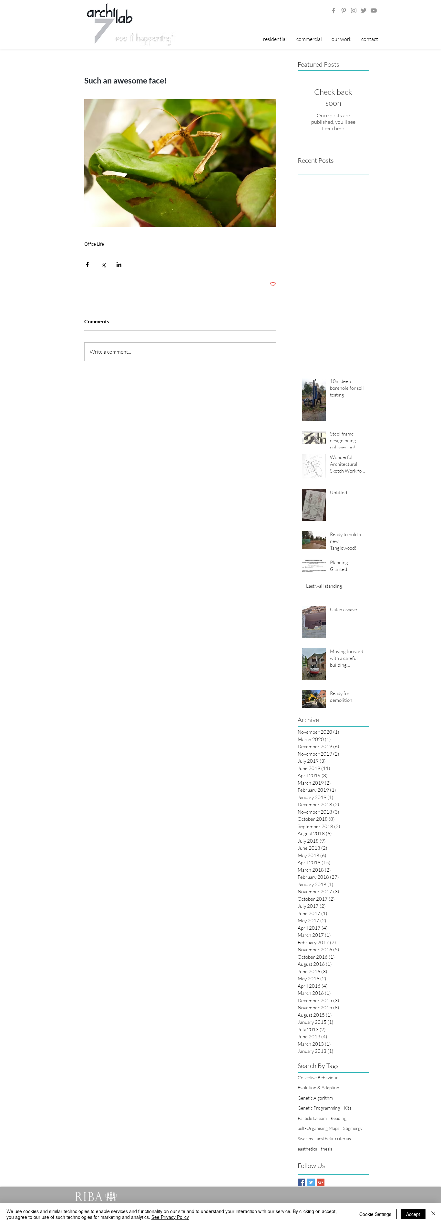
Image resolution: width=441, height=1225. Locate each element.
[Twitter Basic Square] (311, 1182)
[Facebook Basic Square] (301, 1182)
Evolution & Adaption (318, 1087)
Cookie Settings (375, 1214)
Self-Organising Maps (318, 1128)
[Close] (433, 1214)
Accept (413, 1214)
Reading (338, 1118)
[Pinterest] (343, 10)
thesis (326, 1149)
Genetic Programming (319, 1108)
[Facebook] (333, 10)
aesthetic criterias (334, 1138)
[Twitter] (363, 10)
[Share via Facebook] (87, 264)
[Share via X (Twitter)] (103, 264)
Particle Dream (312, 1118)
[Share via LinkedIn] (119, 264)
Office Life (94, 244)
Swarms (305, 1138)
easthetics (307, 1149)
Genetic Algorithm (315, 1098)
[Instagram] (353, 10)
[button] (341, 39)
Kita (348, 1108)
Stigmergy (353, 1128)
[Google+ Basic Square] (320, 1182)
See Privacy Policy (170, 1217)
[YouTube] (373, 10)
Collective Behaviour (318, 1077)
